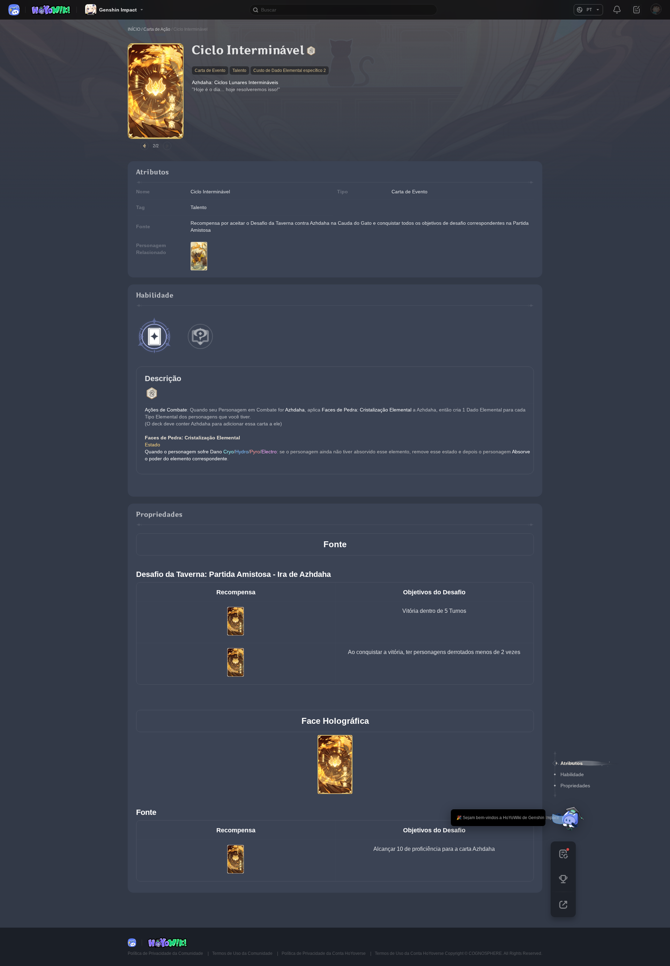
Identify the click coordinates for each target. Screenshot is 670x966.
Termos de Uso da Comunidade (243, 953)
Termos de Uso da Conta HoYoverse (409, 953)
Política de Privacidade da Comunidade (166, 953)
